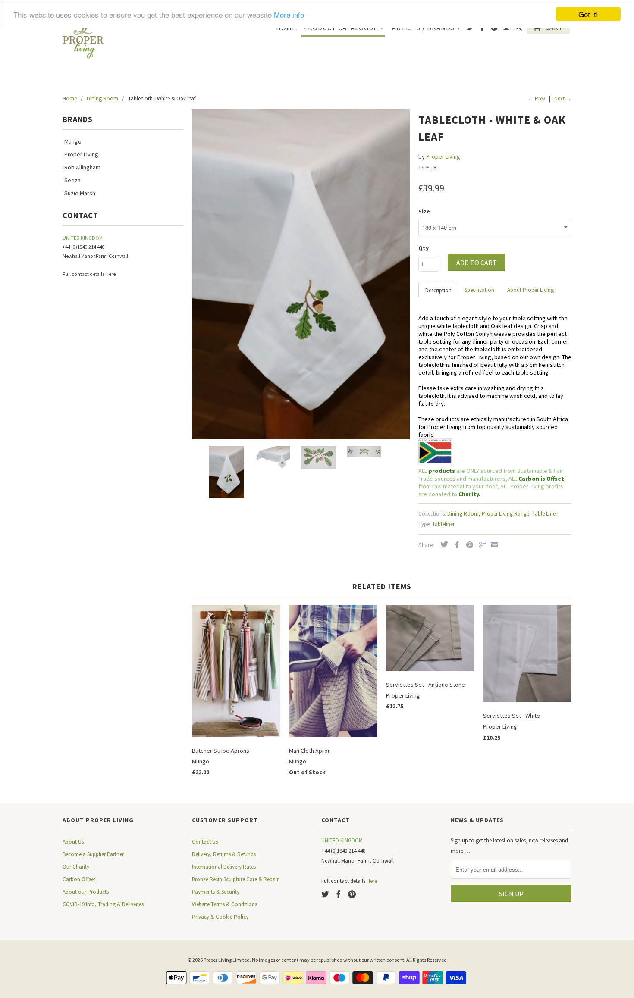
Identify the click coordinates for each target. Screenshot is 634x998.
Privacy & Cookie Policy (220, 916)
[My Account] (506, 29)
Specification (479, 290)
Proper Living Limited (227, 960)
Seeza (72, 180)
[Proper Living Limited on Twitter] (470, 29)
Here (110, 274)
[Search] (518, 29)
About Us (73, 841)
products (441, 471)
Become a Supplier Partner (93, 854)
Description (438, 290)
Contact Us (205, 841)
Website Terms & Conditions (224, 904)
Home (286, 28)
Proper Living (81, 154)
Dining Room (463, 513)
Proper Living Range (505, 513)
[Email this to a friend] (492, 544)
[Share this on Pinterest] (467, 544)
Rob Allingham (82, 167)
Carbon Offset (79, 879)
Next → (562, 98)
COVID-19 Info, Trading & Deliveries (103, 904)
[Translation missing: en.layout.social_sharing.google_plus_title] (480, 544)
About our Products (86, 891)
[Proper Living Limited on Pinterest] (494, 29)
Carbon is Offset (541, 478)
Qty (423, 248)
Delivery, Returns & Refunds (224, 854)
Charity (468, 494)
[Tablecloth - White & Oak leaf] (301, 274)
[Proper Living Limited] (83, 39)
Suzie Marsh (79, 193)
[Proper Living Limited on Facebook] (482, 29)
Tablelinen (444, 524)
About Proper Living (530, 290)
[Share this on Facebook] (455, 544)
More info (289, 14)
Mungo (73, 141)
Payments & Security (215, 891)
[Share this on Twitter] (442, 544)
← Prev (536, 98)
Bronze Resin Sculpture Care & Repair (235, 879)
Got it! (588, 14)
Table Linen (545, 513)
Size (424, 211)
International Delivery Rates (224, 866)
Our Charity (76, 866)
